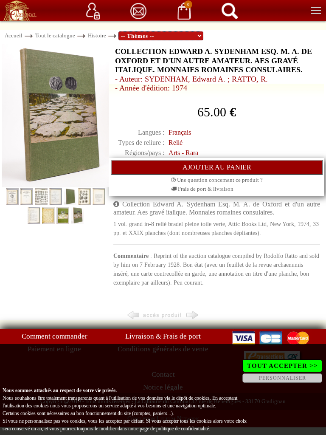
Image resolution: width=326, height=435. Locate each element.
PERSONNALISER (282, 378)
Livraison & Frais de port (163, 336)
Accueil (13, 35)
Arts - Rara (183, 152)
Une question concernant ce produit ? (219, 180)
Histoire (97, 35)
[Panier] (184, 10)
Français (180, 132)
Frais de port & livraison (205, 189)
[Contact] (138, 10)
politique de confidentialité (182, 429)
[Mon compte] (92, 10)
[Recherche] (229, 10)
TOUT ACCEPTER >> (282, 365)
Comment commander (54, 336)
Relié (176, 142)
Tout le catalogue (55, 35)
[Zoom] (55, 115)
